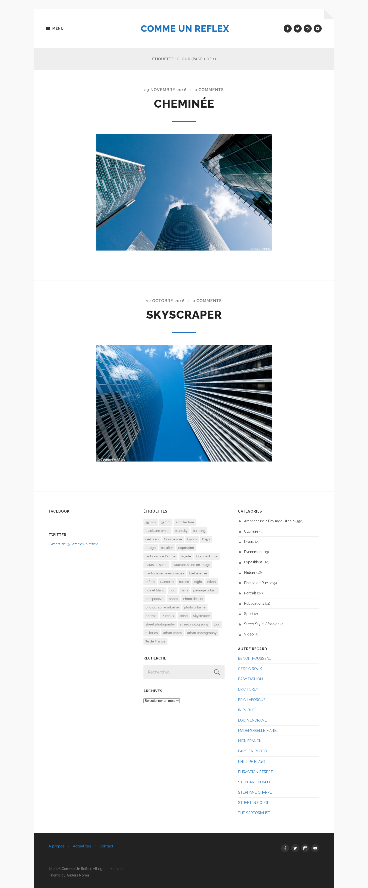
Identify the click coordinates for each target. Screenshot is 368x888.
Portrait (250, 593)
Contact (106, 846)
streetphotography (194, 624)
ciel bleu (152, 539)
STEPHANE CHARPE (255, 792)
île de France (155, 641)
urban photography (202, 633)
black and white (157, 531)
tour (217, 624)
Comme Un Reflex (185, 28)
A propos (56, 846)
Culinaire (251, 531)
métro (150, 582)
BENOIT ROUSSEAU (255, 658)
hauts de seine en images (164, 573)
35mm (165, 522)
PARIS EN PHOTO (252, 751)
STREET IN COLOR (253, 802)
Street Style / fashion (261, 624)
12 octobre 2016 (165, 300)
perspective (154, 599)
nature (184, 582)
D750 (206, 539)
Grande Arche (207, 556)
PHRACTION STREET (255, 772)
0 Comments (209, 89)
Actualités (82, 846)
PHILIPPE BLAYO (251, 761)
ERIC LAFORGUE (252, 700)
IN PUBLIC (246, 710)
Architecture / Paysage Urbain (269, 521)
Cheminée (184, 103)
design (150, 548)
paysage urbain (205, 590)
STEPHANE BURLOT (255, 782)
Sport (248, 613)
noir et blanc (154, 590)
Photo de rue (193, 599)
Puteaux (168, 616)
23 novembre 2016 (165, 89)
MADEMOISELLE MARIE (257, 730)
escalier (167, 548)
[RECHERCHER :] (184, 672)
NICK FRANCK (249, 741)
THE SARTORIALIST (254, 813)
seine (183, 616)
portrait (150, 616)
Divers (249, 541)
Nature (249, 572)
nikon (211, 582)
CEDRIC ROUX (250, 669)
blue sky (181, 531)
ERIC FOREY (248, 689)
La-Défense (198, 573)
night (198, 582)
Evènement (253, 552)
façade (186, 556)
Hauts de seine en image (191, 565)
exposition (186, 548)
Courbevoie (173, 539)
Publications (254, 603)
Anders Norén (78, 875)
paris (184, 590)
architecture (185, 522)
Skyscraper (184, 314)
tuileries (151, 633)
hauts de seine (156, 565)
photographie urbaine (162, 607)
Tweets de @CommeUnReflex (73, 544)
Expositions (253, 562)
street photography (160, 624)
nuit (172, 590)
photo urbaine (195, 607)
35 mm (150, 522)
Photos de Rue (256, 583)
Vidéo (249, 634)
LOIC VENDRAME (252, 720)
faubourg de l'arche (160, 556)
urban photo (172, 633)
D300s (192, 539)
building (199, 531)
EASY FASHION (250, 679)
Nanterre (167, 582)
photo (173, 599)
